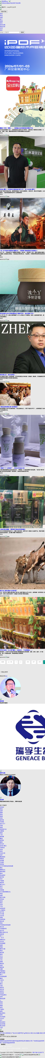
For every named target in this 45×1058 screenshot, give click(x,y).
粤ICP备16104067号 (38, 1052)
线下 (1, 19)
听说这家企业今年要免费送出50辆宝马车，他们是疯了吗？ (17, 313)
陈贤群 (2, 701)
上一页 (10, 662)
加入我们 (30, 1033)
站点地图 (36, 1033)
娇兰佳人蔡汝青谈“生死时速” (8, 590)
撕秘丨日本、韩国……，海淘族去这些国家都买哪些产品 (16, 128)
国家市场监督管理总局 (18, 1041)
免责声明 (20, 1033)
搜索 (22, 32)
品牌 (1, 17)
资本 (1, 23)
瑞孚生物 (2, 773)
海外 (1, 30)
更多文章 (42, 1033)
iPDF (1, 28)
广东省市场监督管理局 (8, 1042)
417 (34, 662)
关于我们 (2, 1033)
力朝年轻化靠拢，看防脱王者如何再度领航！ (13, 529)
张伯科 (2, 799)
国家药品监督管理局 (6, 1041)
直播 (1, 21)
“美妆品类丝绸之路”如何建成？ (9, 407)
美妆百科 (2, 26)
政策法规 (2, 25)
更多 (6, 676)
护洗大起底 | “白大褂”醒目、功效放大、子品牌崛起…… (16, 650)
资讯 (1, 15)
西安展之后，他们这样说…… (8, 375)
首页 (1, 14)
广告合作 (14, 1033)
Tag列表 (25, 1033)
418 (40, 662)
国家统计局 (29, 1041)
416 (28, 662)
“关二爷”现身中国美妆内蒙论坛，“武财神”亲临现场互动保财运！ (19, 250)
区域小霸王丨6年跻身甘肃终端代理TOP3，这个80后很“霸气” (17, 189)
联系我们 (8, 1033)
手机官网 (17, 3)
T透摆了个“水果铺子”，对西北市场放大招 (12, 468)
